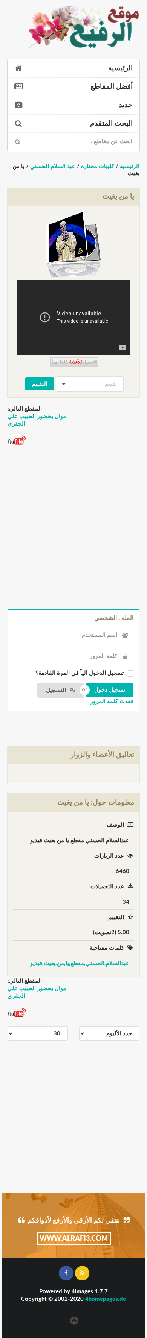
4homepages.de (105, 1299)
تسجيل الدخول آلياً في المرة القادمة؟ (79, 673)
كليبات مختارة (97, 166)
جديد (126, 105)
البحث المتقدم (111, 123)
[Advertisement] (73, 528)
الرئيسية (120, 68)
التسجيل (56, 690)
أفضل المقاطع (111, 86)
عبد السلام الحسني (52, 166)
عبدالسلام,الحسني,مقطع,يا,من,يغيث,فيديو (79, 963)
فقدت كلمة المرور (111, 701)
